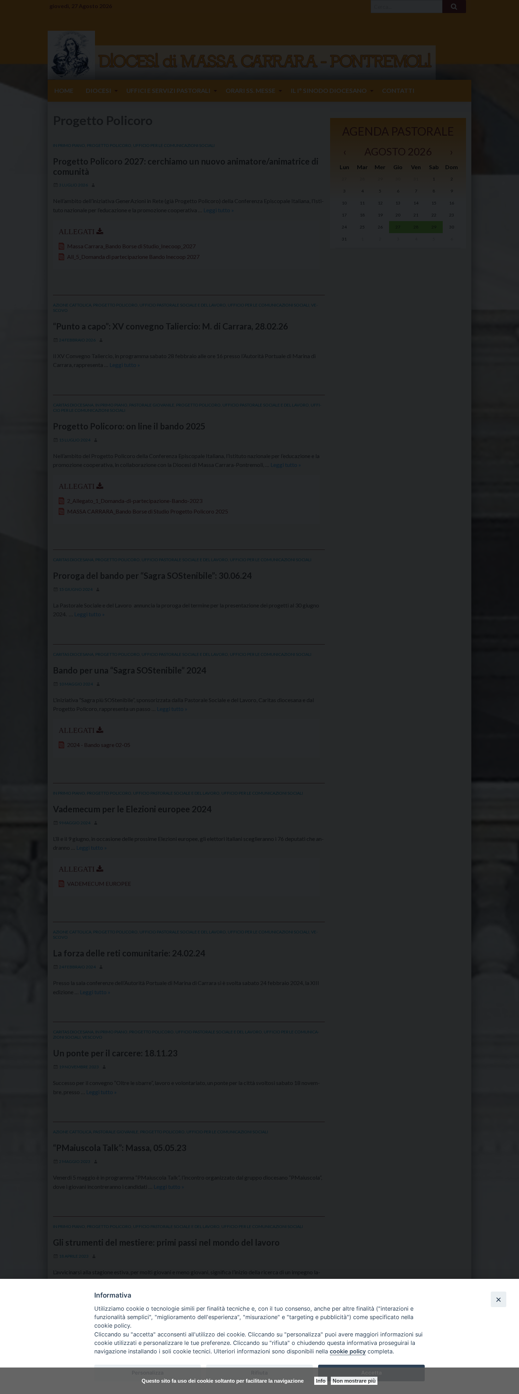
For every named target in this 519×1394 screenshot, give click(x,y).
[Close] (498, 1299)
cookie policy (348, 1351)
